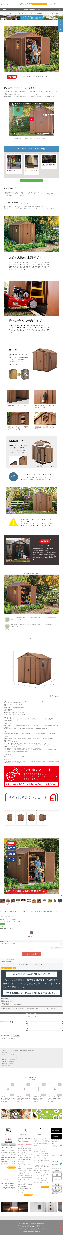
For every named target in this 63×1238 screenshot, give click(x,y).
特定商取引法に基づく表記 (31, 1229)
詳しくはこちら (11, 1167)
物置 (3, 1052)
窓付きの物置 (7, 1065)
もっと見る (31, 180)
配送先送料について (5, 941)
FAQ (1, 4)
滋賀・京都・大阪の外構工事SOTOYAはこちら (56, 1145)
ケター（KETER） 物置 (29, 1050)
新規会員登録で (39, 3)
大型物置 (12, 1054)
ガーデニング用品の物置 (10, 1059)
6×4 (21, 822)
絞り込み (17, 1035)
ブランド (4, 1050)
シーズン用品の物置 (9, 1063)
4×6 (10, 822)
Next (61, 1090)
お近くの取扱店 (55, 1136)
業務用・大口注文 (5, 1054)
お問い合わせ (7, 4)
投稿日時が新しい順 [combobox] (5, 1035)
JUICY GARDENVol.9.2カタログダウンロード (56, 1164)
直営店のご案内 (55, 1130)
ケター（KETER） (19, 1050)
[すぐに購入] (60, 1227)
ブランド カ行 (9, 1050)
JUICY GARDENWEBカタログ (56, 1154)
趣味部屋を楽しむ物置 (9, 1061)
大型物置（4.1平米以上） (10, 1052)
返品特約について (31, 1016)
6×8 (42, 822)
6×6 (31, 822)
